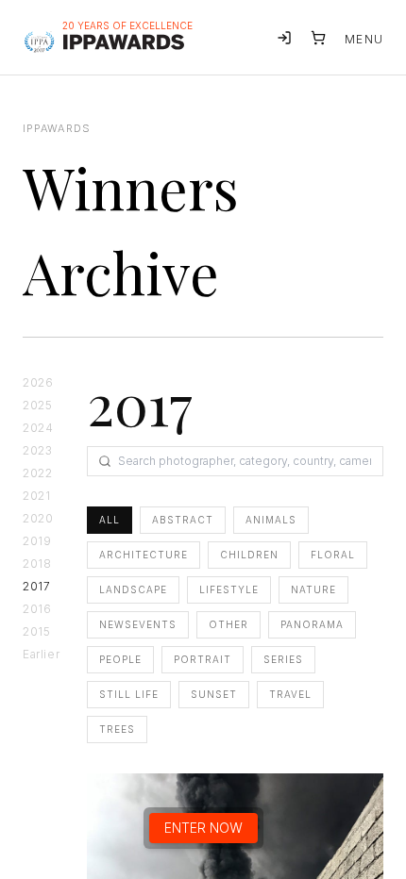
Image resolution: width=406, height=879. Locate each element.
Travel (290, 694)
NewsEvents (138, 624)
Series (283, 659)
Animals (270, 519)
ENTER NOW (203, 828)
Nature (313, 589)
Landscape (133, 589)
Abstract (182, 519)
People (120, 659)
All (109, 519)
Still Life (129, 694)
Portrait (202, 659)
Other (228, 624)
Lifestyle (229, 589)
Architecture (143, 554)
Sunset (214, 694)
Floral (333, 554)
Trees (117, 729)
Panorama (312, 624)
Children (249, 554)
